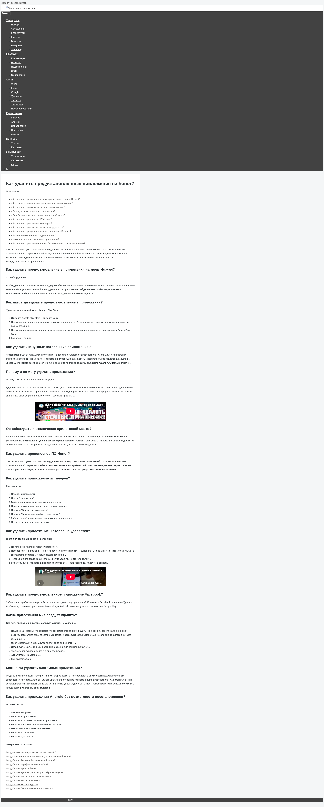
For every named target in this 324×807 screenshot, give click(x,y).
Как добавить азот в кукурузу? (22, 784)
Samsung (16, 49)
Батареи (16, 41)
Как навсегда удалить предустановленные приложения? (42, 203)
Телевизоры (18, 156)
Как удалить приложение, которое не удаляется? (37, 227)
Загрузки (16, 100)
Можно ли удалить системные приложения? (35, 239)
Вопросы (11, 138)
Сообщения (18, 28)
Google (15, 92)
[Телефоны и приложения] (20, 8)
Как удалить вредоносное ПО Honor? (31, 219)
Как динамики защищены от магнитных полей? (31, 752)
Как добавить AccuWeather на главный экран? (30, 760)
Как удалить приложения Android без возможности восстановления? (48, 243)
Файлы (15, 134)
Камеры (15, 37)
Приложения (14, 113)
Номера (15, 24)
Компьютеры (18, 58)
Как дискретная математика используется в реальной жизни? (38, 756)
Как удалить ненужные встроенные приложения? (38, 207)
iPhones (15, 117)
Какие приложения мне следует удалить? (33, 235)
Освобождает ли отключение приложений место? (38, 215)
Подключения (19, 66)
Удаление (16, 96)
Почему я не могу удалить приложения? (33, 211)
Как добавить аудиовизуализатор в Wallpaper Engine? (34, 772)
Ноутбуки (12, 53)
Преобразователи (21, 108)
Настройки (17, 130)
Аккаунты (16, 45)
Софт (9, 79)
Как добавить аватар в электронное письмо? (30, 776)
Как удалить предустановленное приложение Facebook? (42, 231)
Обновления (18, 75)
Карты (14, 164)
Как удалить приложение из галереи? (31, 223)
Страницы (17, 160)
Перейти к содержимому (14, 3)
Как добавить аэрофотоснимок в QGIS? (27, 764)
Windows (16, 62)
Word (14, 83)
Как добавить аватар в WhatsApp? (24, 780)
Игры (14, 70)
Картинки (16, 147)
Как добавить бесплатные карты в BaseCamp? (30, 788)
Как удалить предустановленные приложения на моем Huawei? (45, 199)
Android (15, 121)
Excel (14, 88)
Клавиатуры (18, 33)
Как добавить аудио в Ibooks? (21, 768)
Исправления (18, 126)
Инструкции (13, 151)
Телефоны (12, 20)
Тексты (15, 143)
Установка (17, 104)
